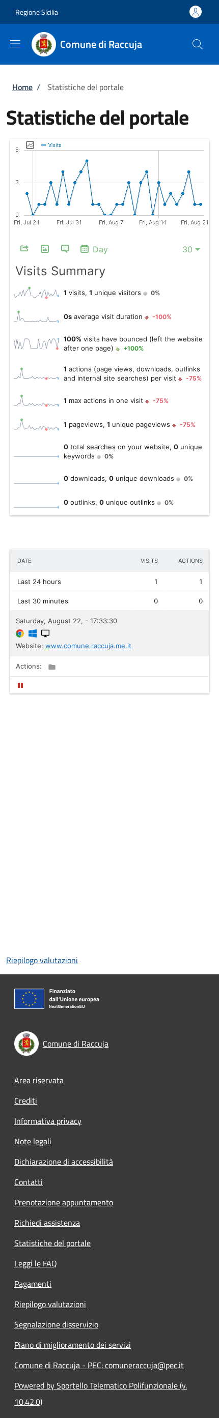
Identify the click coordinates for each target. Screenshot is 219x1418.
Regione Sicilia (36, 12)
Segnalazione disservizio (56, 1324)
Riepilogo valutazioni (42, 960)
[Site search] (197, 44)
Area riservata (39, 1080)
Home (22, 87)
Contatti (28, 1182)
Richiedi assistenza (47, 1223)
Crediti (25, 1100)
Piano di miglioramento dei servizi (72, 1345)
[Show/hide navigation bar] (15, 43)
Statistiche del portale (52, 1243)
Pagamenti (32, 1284)
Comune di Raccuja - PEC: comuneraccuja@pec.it (99, 1365)
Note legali (32, 1141)
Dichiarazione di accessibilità (63, 1161)
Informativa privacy (47, 1121)
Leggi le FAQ (35, 1263)
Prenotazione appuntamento (63, 1202)
